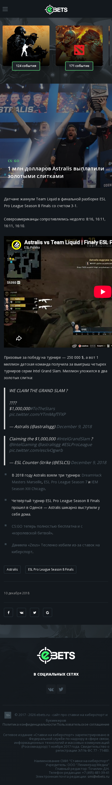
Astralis (12, 569)
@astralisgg (49, 444)
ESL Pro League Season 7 (65, 481)
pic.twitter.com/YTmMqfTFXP (37, 414)
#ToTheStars (42, 408)
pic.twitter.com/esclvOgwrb (36, 450)
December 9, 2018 (74, 426)
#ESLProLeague (76, 444)
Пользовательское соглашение (83, 724)
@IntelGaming (23, 444)
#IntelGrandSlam (73, 439)
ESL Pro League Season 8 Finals (50, 569)
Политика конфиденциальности (29, 724)
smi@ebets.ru (98, 776)
